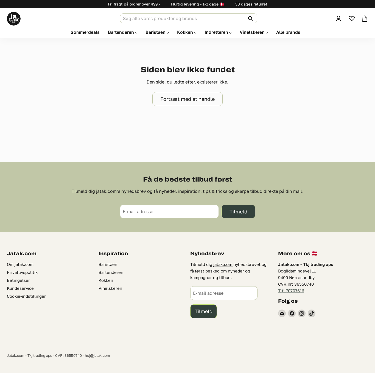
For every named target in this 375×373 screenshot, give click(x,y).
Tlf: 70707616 (291, 290)
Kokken (185, 32)
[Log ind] (338, 18)
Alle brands (288, 32)
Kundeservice (20, 288)
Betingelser (18, 280)
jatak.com (223, 264)
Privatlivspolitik (22, 272)
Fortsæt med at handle (187, 99)
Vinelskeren (253, 32)
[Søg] (249, 18)
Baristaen (156, 32)
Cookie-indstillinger (26, 296)
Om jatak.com (20, 264)
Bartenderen (121, 32)
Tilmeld (238, 211)
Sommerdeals (85, 32)
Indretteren (217, 32)
